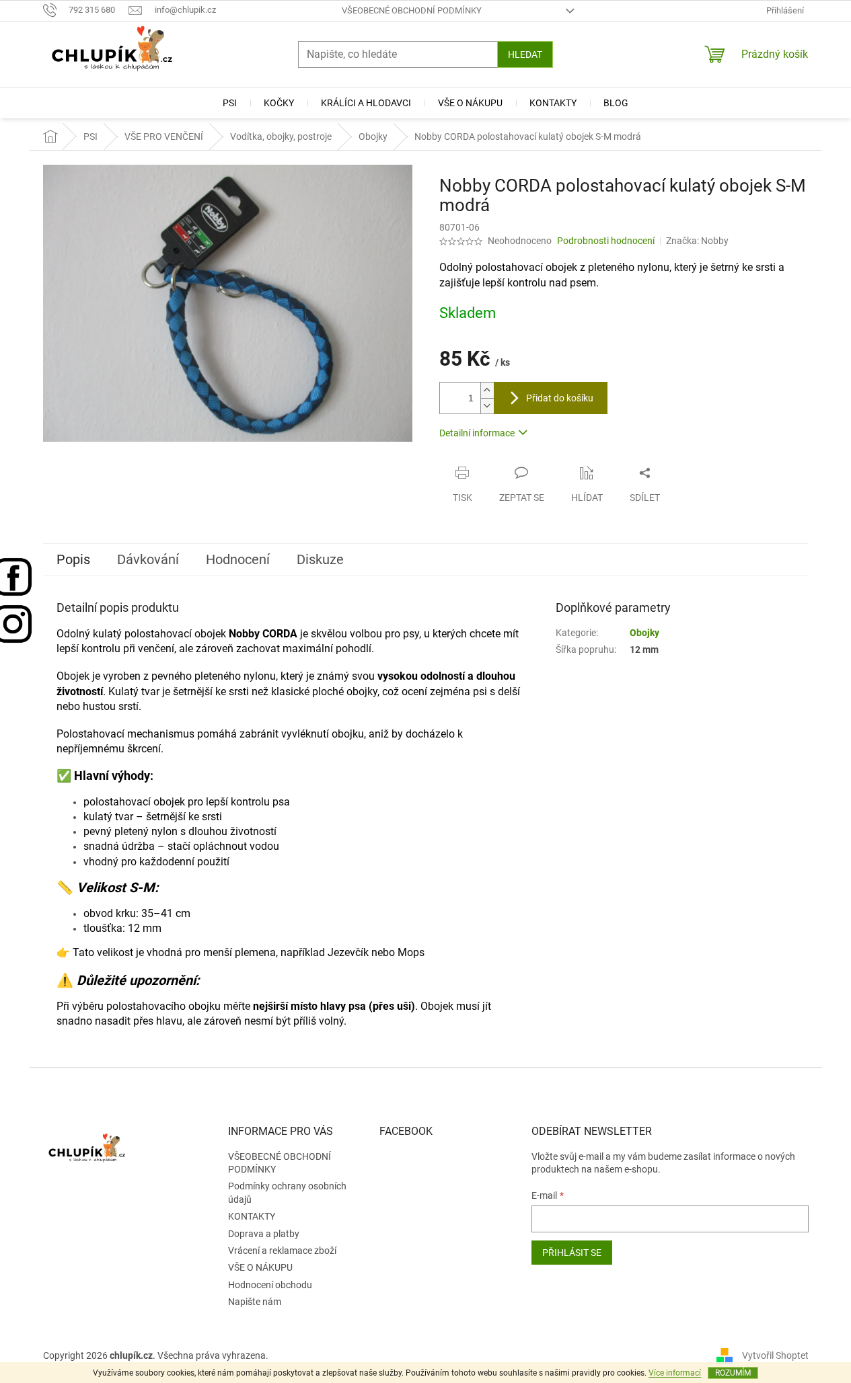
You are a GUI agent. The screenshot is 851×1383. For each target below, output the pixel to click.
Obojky (644, 632)
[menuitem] (229, 102)
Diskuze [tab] (320, 559)
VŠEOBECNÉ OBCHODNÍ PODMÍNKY (412, 10)
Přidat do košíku (559, 398)
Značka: (697, 240)
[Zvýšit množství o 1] (487, 390)
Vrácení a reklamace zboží (282, 1250)
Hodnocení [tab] (238, 559)
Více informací (675, 1373)
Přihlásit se (571, 1252)
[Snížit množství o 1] (487, 405)
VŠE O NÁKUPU (260, 1267)
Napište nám (254, 1301)
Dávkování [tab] (148, 559)
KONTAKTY (251, 1216)
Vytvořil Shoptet (775, 1355)
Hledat (525, 54)
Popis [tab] (73, 559)
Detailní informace (477, 433)
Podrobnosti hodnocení (606, 240)
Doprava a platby (263, 1233)
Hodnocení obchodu (270, 1284)
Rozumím (733, 1373)
